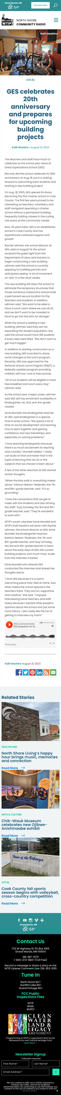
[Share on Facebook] (19, 672)
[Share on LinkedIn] (39, 672)
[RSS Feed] (46, 672)
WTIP (30, 1003)
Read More (10, 768)
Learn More (29, 1043)
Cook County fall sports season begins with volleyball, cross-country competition (30, 892)
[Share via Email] (53, 672)
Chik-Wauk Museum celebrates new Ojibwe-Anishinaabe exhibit (24, 824)
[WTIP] (24, 19)
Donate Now (40, 5)
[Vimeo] (36, 920)
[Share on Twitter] (26, 672)
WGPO (30, 1009)
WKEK (30, 1006)
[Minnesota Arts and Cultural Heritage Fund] (30, 1024)
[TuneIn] (42, 920)
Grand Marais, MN (13, 3)
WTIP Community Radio (13, 647)
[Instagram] (30, 920)
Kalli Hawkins (20, 147)
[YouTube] (24, 920)
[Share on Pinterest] (32, 672)
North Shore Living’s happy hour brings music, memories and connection (30, 757)
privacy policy (30, 1090)
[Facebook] (19, 920)
